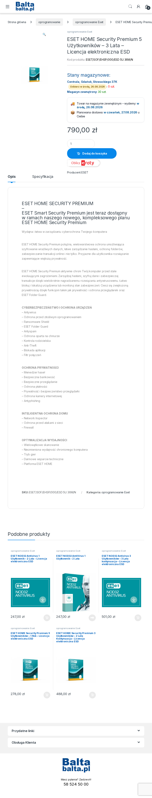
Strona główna (17, 22)
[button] (44, 34)
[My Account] (138, 6)
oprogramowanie (49, 22)
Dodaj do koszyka (94, 153)
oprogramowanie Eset (89, 22)
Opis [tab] (11, 177)
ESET (84, 172)
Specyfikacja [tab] (42, 177)
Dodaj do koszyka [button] (44, 617)
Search (130, 6)
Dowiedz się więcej (90, 617)
